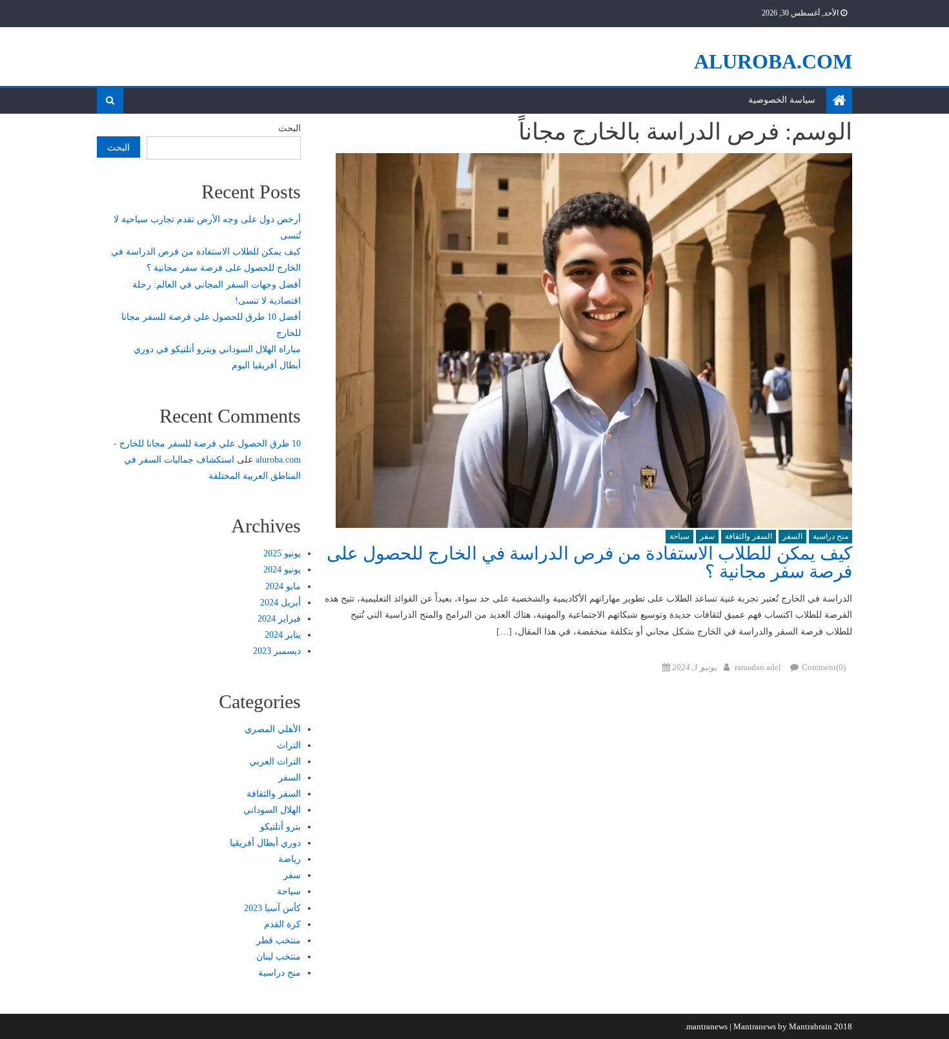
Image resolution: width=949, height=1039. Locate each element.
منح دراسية (830, 536)
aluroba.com (773, 61)
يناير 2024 (283, 635)
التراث (289, 745)
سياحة (679, 536)
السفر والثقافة (748, 536)
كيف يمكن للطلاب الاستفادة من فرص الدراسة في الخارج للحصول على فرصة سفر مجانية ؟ (589, 562)
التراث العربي (275, 761)
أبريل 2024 (280, 602)
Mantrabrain (810, 1026)
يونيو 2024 (282, 569)
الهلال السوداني (272, 810)
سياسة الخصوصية (781, 100)
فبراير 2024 (279, 619)
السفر (792, 536)
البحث (289, 128)
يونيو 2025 (282, 553)
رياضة (289, 859)
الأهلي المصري (273, 729)
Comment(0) (824, 667)
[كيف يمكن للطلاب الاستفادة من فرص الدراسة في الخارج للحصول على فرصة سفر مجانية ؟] (587, 340)
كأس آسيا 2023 (272, 908)
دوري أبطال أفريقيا (265, 843)
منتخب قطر (278, 940)
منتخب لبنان (278, 956)
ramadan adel (758, 667)
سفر (707, 536)
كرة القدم (282, 924)
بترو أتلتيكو (280, 827)
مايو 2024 (283, 586)
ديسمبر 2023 (277, 651)
